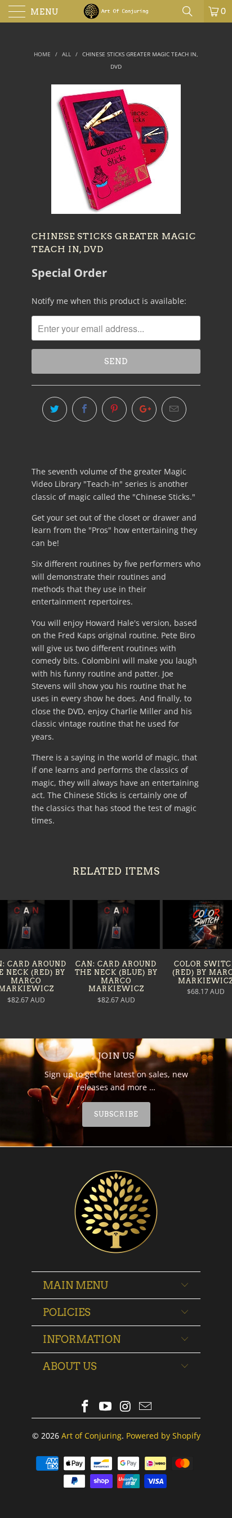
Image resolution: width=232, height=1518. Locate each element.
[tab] (116, 1114)
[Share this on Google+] (144, 409)
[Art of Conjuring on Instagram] (125, 1406)
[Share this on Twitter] (54, 409)
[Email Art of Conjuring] (145, 1406)
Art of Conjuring (91, 1435)
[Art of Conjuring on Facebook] (85, 1406)
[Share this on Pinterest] (114, 409)
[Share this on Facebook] (84, 409)
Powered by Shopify (163, 1435)
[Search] (191, 11)
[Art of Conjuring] (116, 11)
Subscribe (116, 1114)
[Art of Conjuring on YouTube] (105, 1406)
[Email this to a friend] (174, 409)
